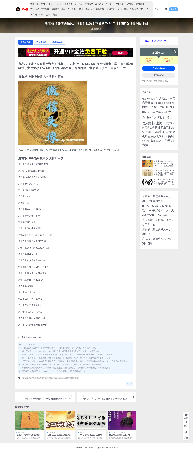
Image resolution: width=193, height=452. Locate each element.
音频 (58, 3)
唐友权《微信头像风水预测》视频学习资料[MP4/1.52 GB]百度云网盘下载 (50, 378)
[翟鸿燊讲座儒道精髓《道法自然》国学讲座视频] (122, 420)
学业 (166, 112)
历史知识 (130, 3)
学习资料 (40, 3)
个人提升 (79, 3)
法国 (143, 132)
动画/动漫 (151, 107)
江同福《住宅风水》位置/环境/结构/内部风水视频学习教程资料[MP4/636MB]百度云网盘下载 (164, 173)
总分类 (146, 123)
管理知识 (144, 9)
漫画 (148, 131)
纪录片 (48, 14)
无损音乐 (150, 127)
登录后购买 (160, 68)
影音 (51, 3)
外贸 (161, 112)
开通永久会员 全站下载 (154, 40)
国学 (73, 9)
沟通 (172, 128)
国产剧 (33, 14)
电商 (162, 131)
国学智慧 (100, 9)
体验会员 (150, 59)
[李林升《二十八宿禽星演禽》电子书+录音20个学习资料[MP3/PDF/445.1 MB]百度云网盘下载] (147, 182)
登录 (174, 9)
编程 (165, 137)
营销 (153, 140)
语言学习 (109, 3)
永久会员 (169, 59)
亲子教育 (99, 3)
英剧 (148, 141)
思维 (171, 118)
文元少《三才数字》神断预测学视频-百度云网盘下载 (91, 436)
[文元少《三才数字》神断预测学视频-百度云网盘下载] (91, 420)
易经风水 (140, 3)
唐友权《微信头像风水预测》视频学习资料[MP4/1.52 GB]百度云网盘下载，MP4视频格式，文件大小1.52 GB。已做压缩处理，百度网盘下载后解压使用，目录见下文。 (158, 210)
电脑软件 (168, 132)
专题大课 (68, 3)
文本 (118, 9)
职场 (144, 140)
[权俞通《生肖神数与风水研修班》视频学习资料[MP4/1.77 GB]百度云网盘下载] (147, 163)
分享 (130, 384)
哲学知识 (65, 9)
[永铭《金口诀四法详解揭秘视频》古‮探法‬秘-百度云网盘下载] (60, 420)
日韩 (41, 14)
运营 (172, 141)
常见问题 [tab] (43, 42)
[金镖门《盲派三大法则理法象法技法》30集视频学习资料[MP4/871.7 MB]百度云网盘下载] (29, 420)
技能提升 (120, 3)
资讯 (167, 140)
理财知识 (134, 9)
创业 (164, 103)
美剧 (55, 14)
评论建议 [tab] (59, 42)
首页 (32, 3)
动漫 (168, 102)
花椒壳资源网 (113, 447)
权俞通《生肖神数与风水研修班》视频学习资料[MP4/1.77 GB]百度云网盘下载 (164, 164)
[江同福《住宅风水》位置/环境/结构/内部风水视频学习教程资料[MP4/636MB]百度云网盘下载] (147, 172)
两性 (81, 9)
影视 (158, 117)
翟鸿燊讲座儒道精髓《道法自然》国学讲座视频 (122, 436)
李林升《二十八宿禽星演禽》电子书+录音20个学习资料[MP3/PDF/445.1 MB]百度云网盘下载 (164, 182)
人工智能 (157, 103)
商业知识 (34, 9)
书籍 (172, 98)
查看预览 (160, 75)
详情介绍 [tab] (26, 42)
